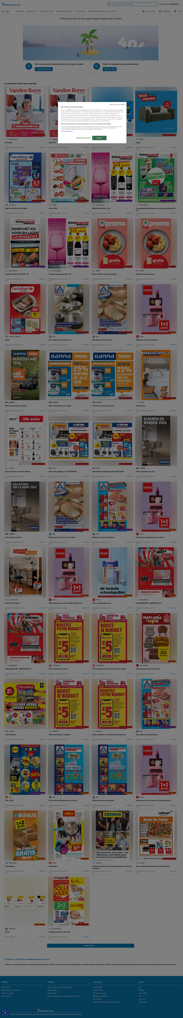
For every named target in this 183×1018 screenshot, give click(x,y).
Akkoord (99, 138)
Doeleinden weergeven (83, 138)
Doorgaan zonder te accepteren (117, 104)
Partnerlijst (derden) (67, 131)
